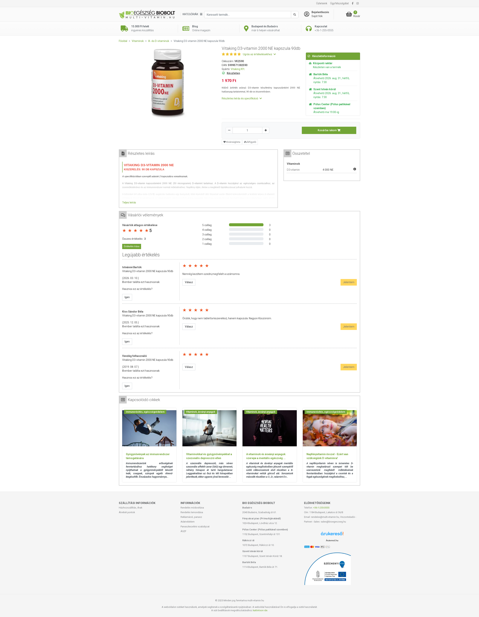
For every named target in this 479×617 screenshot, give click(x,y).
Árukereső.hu (332, 540)
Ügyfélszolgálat (339, 3)
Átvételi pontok (127, 512)
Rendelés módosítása (192, 507)
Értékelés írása (131, 246)
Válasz (189, 282)
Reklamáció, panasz (191, 517)
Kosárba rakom (327, 130)
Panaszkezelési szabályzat (195, 526)
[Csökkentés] (229, 130)
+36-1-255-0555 (321, 507)
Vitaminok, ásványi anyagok (200, 412)
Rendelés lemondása (192, 512)
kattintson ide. (260, 610)
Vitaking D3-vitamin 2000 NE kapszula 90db (147, 271)
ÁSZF (183, 531)
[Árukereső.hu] (332, 535)
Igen (127, 297)
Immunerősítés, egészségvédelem (145, 412)
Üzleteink (321, 3)
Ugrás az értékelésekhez (258, 54)
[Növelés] (265, 130)
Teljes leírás (129, 202)
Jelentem (348, 282)
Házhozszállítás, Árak (130, 507)
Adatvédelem (188, 521)
